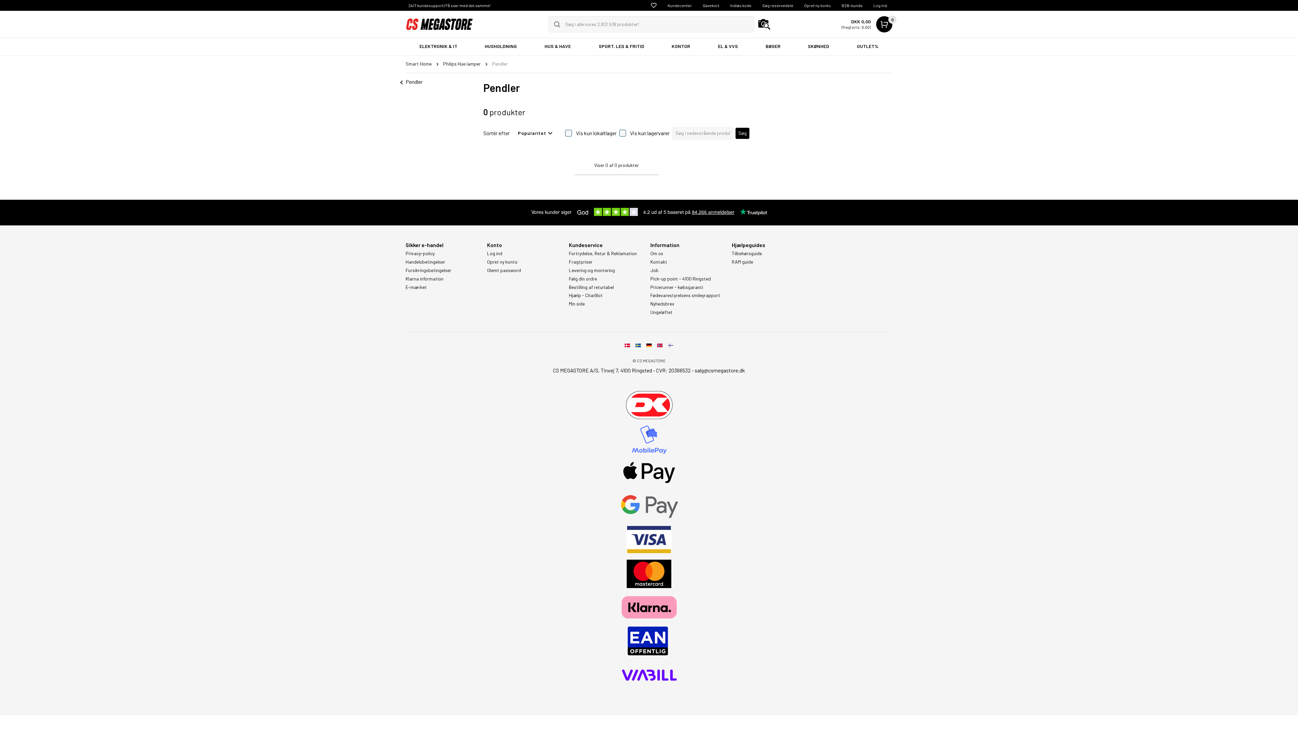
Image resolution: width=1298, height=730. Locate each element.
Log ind (880, 5)
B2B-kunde (852, 5)
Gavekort (711, 5)
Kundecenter (680, 5)
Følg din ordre (583, 279)
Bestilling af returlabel (591, 287)
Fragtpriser (581, 262)
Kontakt (658, 262)
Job (654, 270)
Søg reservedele (777, 5)
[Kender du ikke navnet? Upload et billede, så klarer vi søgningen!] (764, 24)
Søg (742, 133)
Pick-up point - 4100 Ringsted (680, 279)
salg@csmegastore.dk (720, 370)
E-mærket (416, 287)
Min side (577, 304)
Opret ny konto (817, 5)
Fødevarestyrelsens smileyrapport (685, 295)
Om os (656, 253)
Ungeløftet (661, 312)
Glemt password (504, 270)
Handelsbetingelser (425, 262)
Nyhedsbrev (662, 304)
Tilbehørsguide (747, 253)
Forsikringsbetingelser (428, 270)
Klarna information (424, 279)
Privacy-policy (420, 253)
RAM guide (742, 262)
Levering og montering (592, 270)
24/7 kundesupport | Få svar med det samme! (449, 5)
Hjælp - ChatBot (586, 295)
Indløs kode (740, 5)
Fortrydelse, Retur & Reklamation (603, 253)
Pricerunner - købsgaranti (676, 287)
